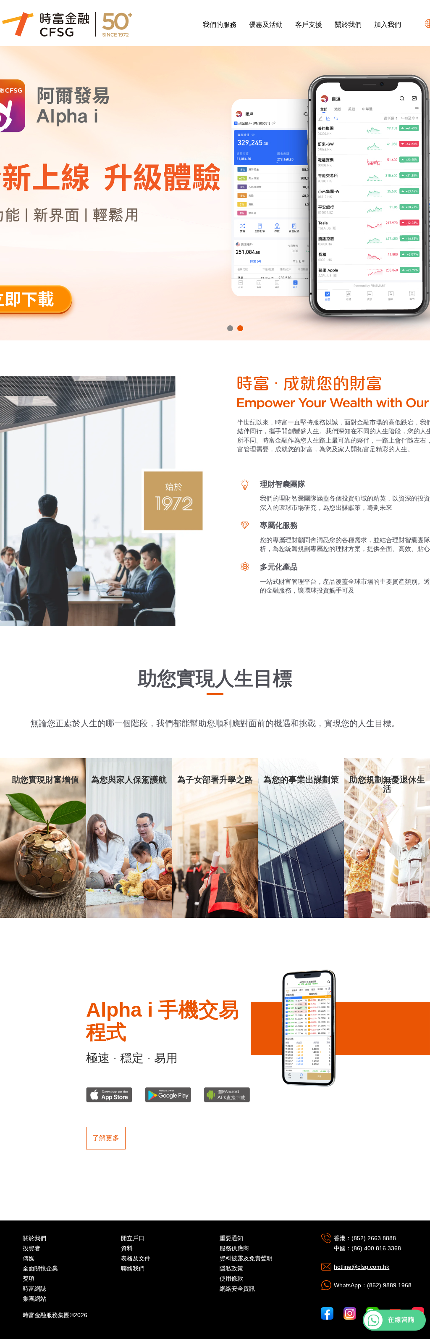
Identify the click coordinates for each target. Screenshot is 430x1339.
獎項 (28, 1278)
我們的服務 (219, 24)
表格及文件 (135, 1258)
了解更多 (105, 1137)
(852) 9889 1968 (389, 1285)
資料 (127, 1248)
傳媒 (28, 1258)
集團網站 (34, 1298)
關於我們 (348, 24)
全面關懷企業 (40, 1268)
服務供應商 (234, 1248)
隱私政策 (231, 1268)
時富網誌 (34, 1288)
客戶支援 (308, 24)
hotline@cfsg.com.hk (361, 1266)
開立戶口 (132, 1238)
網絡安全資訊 (237, 1288)
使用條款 (231, 1278)
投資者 (31, 1248)
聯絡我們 (132, 1268)
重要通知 (231, 1238)
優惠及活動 (266, 24)
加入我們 (387, 24)
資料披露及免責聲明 (246, 1258)
